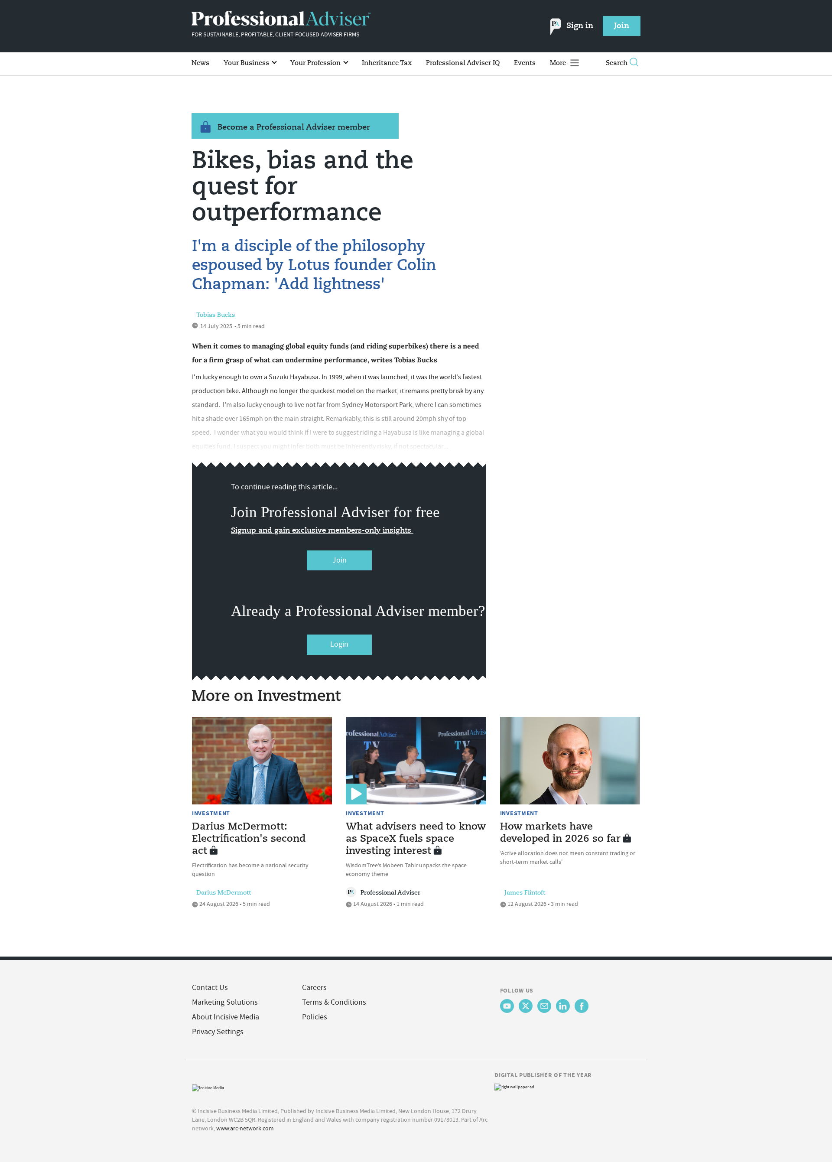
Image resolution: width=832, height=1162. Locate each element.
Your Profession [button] (316, 63)
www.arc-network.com (245, 1128)
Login (339, 644)
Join (339, 560)
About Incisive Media (225, 1017)
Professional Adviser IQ (463, 63)
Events (525, 63)
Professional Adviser (390, 893)
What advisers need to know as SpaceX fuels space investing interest (416, 839)
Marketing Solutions (225, 1002)
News (200, 63)
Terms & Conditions (334, 1002)
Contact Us (210, 988)
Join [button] (621, 26)
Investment (211, 813)
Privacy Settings (218, 1032)
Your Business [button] (247, 63)
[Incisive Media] (208, 1087)
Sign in (579, 26)
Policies (314, 1017)
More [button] (559, 63)
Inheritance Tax (387, 63)
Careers (314, 988)
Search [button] (616, 63)
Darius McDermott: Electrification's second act (249, 839)
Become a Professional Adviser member (294, 127)
